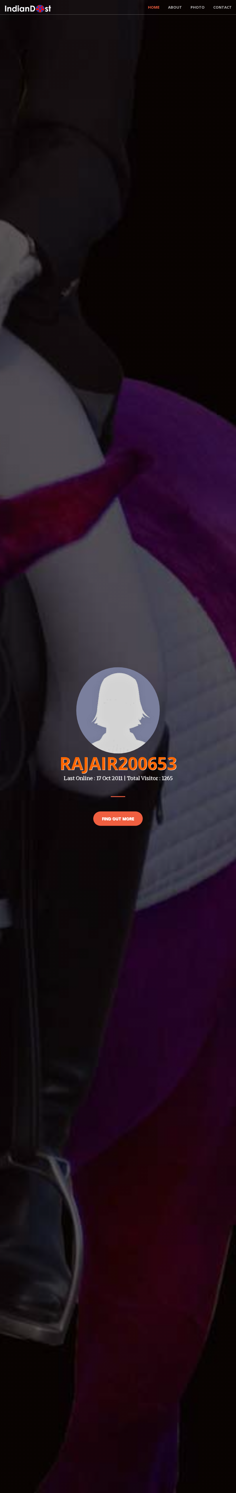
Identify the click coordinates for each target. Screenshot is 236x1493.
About (175, 7)
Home (153, 7)
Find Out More (118, 818)
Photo (198, 7)
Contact (222, 7)
